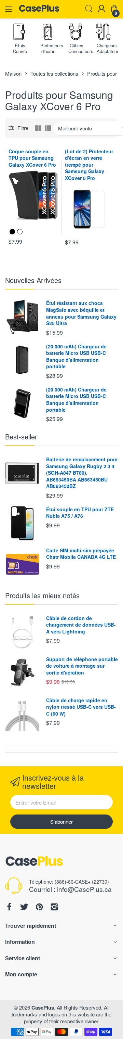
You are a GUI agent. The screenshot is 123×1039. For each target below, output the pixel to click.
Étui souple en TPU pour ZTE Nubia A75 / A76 (80, 513)
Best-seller (21, 436)
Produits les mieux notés (42, 595)
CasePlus (42, 1007)
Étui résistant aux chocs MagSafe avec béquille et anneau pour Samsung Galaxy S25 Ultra (81, 312)
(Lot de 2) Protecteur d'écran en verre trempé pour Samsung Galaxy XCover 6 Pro (89, 164)
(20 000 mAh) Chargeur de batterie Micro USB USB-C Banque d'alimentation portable (76, 356)
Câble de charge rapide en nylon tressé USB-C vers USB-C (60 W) (81, 707)
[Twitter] (24, 907)
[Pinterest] (39, 907)
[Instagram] (54, 907)
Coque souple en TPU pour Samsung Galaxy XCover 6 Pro (32, 158)
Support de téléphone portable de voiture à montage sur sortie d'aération (82, 666)
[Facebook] (9, 907)
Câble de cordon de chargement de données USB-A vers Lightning (81, 625)
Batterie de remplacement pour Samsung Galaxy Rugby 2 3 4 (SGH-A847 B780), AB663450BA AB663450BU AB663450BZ (82, 472)
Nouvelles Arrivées (33, 280)
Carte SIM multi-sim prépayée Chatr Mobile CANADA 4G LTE (81, 554)
